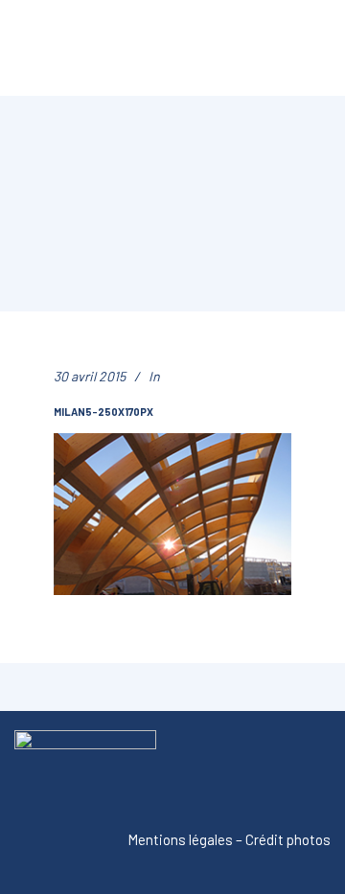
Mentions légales (180, 839)
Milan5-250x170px (103, 411)
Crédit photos (288, 839)
